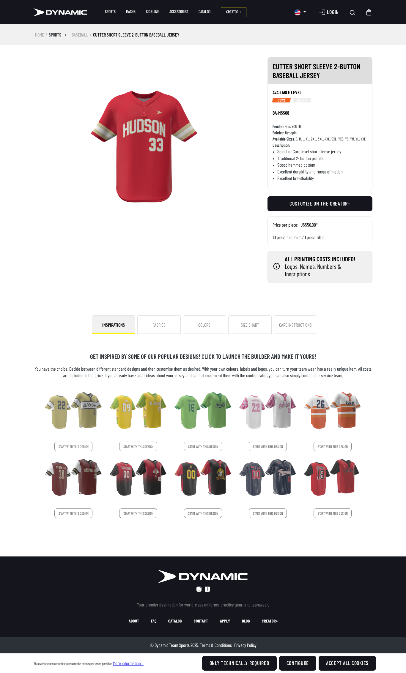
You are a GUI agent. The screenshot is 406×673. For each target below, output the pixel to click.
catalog (175, 621)
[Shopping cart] (369, 12)
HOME (39, 34)
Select (302, 100)
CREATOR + (233, 11)
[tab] (113, 324)
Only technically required (239, 663)
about (134, 621)
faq (153, 621)
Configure (298, 663)
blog (246, 621)
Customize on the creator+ (319, 203)
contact (201, 621)
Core (281, 100)
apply (225, 621)
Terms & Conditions (216, 645)
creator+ (270, 621)
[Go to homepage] (60, 12)
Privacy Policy (245, 645)
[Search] (352, 12)
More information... (128, 663)
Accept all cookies (347, 663)
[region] (145, 148)
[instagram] (199, 589)
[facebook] (207, 589)
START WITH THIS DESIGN (74, 446)
